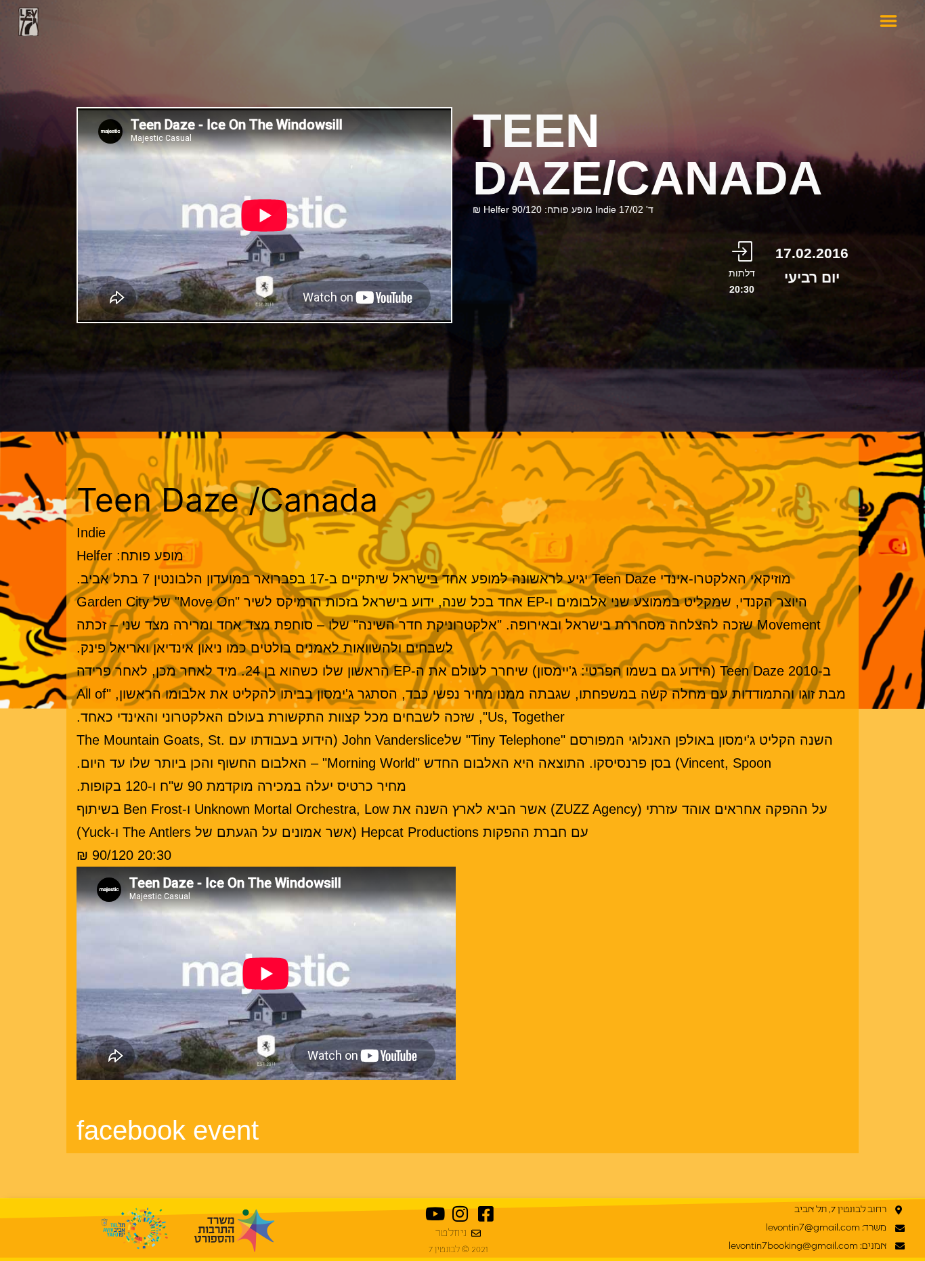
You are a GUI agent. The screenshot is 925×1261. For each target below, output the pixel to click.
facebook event (168, 1130)
